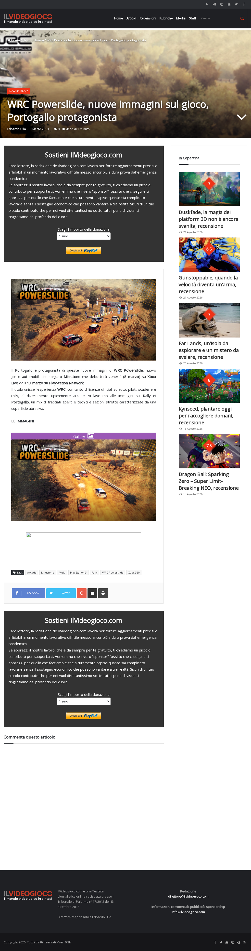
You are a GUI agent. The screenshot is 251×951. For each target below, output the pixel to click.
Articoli (131, 18)
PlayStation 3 (78, 572)
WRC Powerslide (113, 572)
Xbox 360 (134, 572)
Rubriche (166, 18)
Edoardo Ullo (16, 129)
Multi (62, 572)
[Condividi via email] (92, 593)
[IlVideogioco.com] (28, 18)
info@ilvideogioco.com (188, 912)
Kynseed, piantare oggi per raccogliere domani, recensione (206, 415)
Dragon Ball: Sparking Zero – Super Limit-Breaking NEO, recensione (209, 481)
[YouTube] (229, 4)
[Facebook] (243, 4)
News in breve (33, 40)
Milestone (47, 572)
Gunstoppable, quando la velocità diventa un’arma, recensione (208, 284)
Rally (94, 572)
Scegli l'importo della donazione (84, 229)
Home (118, 18)
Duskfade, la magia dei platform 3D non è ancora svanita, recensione (208, 219)
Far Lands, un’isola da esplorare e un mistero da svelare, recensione (209, 350)
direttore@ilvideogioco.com (188, 896)
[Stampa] (103, 593)
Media (181, 18)
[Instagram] (221, 4)
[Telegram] (214, 4)
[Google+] (82, 593)
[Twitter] (236, 4)
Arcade (32, 572)
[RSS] (207, 4)
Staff (192, 18)
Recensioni (148, 18)
